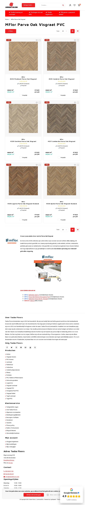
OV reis (10, 463)
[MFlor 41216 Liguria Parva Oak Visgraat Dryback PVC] (23, 181)
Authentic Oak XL (34, 295)
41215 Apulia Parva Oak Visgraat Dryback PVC (61, 204)
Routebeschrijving (9, 460)
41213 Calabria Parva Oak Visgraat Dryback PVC (61, 79)
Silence (32, 301)
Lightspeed (53, 499)
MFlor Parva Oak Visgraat (18, 19)
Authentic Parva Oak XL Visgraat (38, 299)
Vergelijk (24, 95)
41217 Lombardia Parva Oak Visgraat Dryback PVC (61, 141)
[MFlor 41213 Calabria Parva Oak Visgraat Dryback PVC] (61, 56)
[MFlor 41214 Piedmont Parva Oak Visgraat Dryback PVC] (23, 56)
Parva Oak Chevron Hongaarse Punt (39, 297)
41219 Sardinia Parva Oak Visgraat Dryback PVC (23, 141)
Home (7, 19)
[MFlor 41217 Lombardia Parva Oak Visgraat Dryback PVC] (61, 118)
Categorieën (27, 5)
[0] (79, 5)
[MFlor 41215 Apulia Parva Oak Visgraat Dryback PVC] (61, 181)
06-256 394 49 (9, 474)
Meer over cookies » (57, 495)
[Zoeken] (63, 5)
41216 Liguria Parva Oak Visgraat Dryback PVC (23, 204)
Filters (11, 31)
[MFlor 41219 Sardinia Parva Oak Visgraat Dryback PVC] (23, 118)
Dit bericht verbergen (34, 495)
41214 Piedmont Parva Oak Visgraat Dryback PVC (23, 79)
